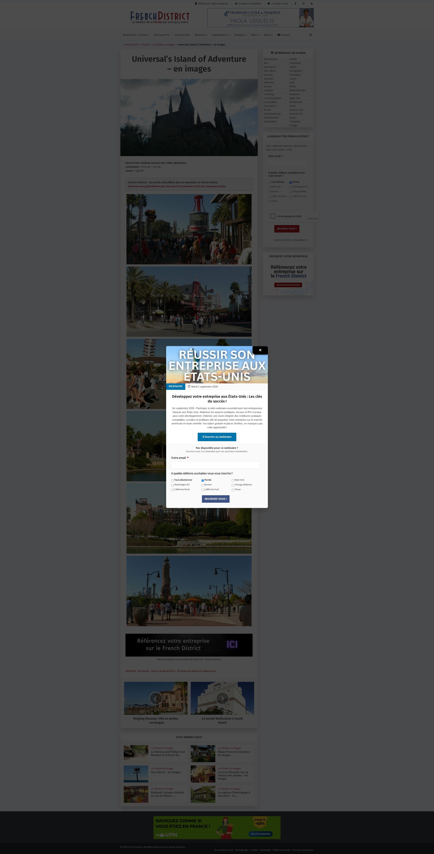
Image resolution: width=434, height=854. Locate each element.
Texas (238, 489)
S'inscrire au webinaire (217, 436)
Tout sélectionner (183, 479)
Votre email (180, 458)
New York (239, 479)
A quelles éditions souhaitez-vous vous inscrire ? (202, 473)
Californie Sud (211, 489)
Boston (208, 484)
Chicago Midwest (243, 484)
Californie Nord (182, 489)
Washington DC (182, 484)
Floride (207, 479)
